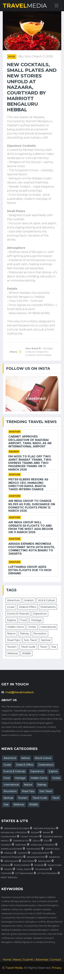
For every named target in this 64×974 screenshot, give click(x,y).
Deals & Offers (27, 606)
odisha (5, 865)
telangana (42, 869)
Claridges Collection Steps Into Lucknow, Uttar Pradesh (39, 351)
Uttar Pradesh (47, 873)
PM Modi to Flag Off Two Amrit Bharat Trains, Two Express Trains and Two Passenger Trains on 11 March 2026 (29, 463)
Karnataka (52, 849)
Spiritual (46, 640)
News (17, 959)
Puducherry (22, 865)
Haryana (20, 844)
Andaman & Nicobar (16, 828)
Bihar (46, 832)
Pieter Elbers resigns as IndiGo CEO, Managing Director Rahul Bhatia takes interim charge (28, 484)
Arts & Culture (46, 600)
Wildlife (26, 653)
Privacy (57, 967)
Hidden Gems (15, 626)
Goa (46, 840)
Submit (28, 959)
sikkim (8, 869)
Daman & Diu (21, 840)
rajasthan (54, 865)
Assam (35, 832)
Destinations (47, 606)
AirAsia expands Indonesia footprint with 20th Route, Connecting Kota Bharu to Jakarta (31, 548)
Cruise (11, 606)
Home (7, 959)
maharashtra (36, 857)
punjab (39, 865)
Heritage (36, 620)
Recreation (40, 633)
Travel (43, 646)
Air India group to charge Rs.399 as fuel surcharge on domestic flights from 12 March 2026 (31, 505)
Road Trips (13, 640)
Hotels (32, 626)
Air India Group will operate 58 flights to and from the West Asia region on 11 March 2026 (30, 527)
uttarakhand (24, 873)
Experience (40, 613)
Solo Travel (30, 640)
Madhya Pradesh (12, 857)
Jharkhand (33, 849)
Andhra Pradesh (44, 828)
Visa (53, 646)
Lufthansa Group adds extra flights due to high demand (29, 570)
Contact (55, 959)
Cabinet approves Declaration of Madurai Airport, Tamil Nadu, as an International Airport (29, 441)
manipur (54, 857)
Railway (14, 451)
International (48, 626)
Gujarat (6, 844)
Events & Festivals (18, 613)
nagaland (44, 861)
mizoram (28, 861)
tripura (6, 873)
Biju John (25, 56)
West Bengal (9, 877)
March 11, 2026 (43, 56)
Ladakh (22, 853)
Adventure (13, 600)
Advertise (41, 959)
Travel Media (14, 967)
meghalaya (11, 861)
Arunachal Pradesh (14, 832)
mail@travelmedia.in (19, 692)
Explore (11, 620)
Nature (11, 633)
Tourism (12, 646)
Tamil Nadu (23, 869)
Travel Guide (28, 646)
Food (11, 56)
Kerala (8, 853)
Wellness (12, 653)
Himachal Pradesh (43, 844)
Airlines (25, 758)
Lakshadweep (40, 853)
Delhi (36, 840)
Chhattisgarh (29, 836)
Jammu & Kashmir (11, 849)
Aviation (14, 431)
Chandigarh (8, 836)
